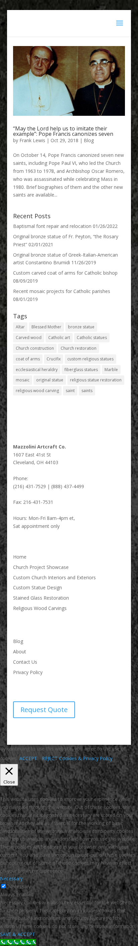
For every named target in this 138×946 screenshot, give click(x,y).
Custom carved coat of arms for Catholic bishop (65, 273)
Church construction (35, 348)
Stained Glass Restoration (41, 598)
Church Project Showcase (41, 567)
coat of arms (28, 359)
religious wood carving (37, 390)
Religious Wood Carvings (40, 608)
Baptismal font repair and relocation (52, 226)
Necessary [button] (11, 878)
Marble (111, 369)
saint (70, 390)
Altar (20, 327)
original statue (49, 380)
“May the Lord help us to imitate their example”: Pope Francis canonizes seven (63, 131)
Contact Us (25, 662)
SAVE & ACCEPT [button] (17, 934)
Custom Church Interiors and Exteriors (54, 577)
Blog (89, 140)
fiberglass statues (81, 369)
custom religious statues (90, 359)
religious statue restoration (96, 380)
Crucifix (54, 359)
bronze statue (81, 327)
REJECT (50, 758)
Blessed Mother (46, 327)
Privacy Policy (28, 672)
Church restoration (78, 348)
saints (86, 390)
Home (19, 557)
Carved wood (29, 337)
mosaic (22, 380)
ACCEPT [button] (28, 758)
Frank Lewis (32, 140)
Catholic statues (92, 337)
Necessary (19, 886)
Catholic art (59, 337)
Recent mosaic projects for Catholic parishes (61, 291)
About (19, 651)
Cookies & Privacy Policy (86, 758)
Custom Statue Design (37, 587)
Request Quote (44, 709)
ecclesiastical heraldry (37, 369)
